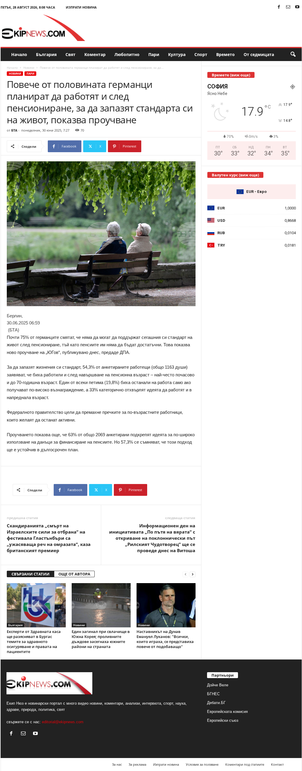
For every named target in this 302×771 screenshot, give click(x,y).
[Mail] (288, 7)
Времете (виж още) (231, 75)
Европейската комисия (227, 711)
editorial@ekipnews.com (62, 722)
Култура (177, 54)
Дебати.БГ (216, 703)
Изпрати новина (81, 7)
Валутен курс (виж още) (235, 175)
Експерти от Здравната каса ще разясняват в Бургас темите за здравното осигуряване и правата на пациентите (34, 641)
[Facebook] (279, 7)
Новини (28, 67)
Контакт (277, 764)
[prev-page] (185, 574)
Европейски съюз (222, 720)
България (46, 54)
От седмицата (259, 54)
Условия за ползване (202, 764)
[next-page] (193, 574)
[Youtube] (297, 7)
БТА (14, 130)
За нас (117, 764)
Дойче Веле (217, 685)
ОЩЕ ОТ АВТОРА (74, 574)
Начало (19, 54)
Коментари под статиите (244, 764)
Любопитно (126, 54)
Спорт (200, 54)
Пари (153, 54)
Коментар (95, 54)
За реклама (137, 764)
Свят (70, 54)
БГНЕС (213, 694)
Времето (225, 54)
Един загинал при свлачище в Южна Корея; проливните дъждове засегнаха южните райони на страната (101, 639)
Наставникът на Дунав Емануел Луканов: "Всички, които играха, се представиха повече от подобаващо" (165, 639)
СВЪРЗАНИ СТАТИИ (31, 574)
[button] (292, 54)
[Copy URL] (161, 146)
